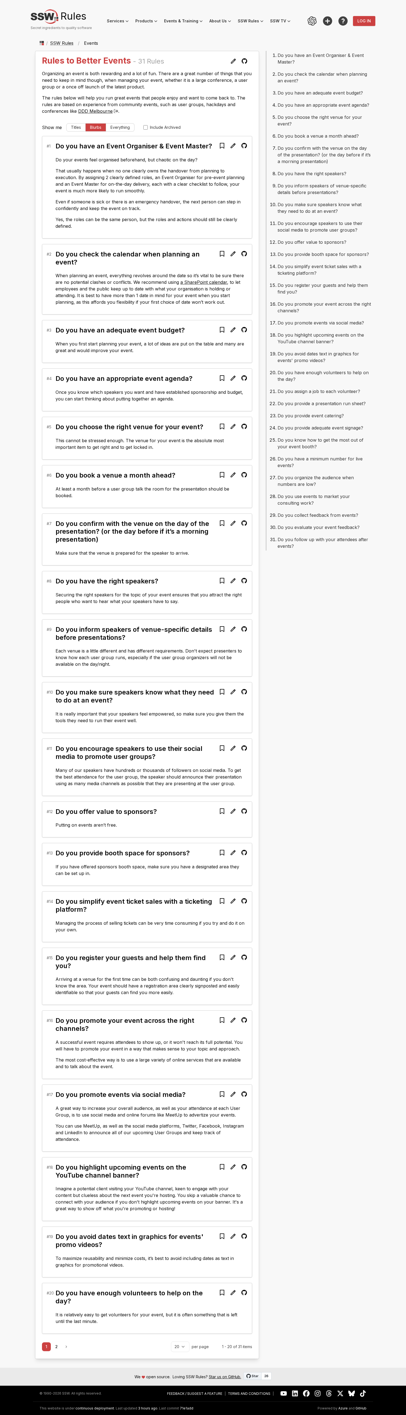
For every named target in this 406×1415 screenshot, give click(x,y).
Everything (120, 127)
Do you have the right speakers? (107, 581)
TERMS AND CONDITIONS (249, 1393)
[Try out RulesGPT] (312, 21)
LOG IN (364, 21)
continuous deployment (94, 1408)
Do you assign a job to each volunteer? (319, 391)
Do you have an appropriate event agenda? (124, 378)
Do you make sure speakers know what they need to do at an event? (135, 696)
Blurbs (95, 127)
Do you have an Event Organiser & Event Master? (134, 146)
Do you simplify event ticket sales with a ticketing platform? (134, 905)
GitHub (361, 1408)
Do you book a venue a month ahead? (115, 475)
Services (119, 22)
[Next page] (66, 1346)
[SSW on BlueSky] (351, 1393)
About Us (221, 22)
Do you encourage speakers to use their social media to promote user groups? (129, 753)
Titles (76, 127)
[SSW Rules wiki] (343, 21)
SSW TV (282, 22)
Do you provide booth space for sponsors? (123, 853)
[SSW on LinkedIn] (295, 1393)
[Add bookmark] (222, 145)
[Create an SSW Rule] (327, 21)
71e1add (186, 1408)
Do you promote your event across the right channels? (125, 1024)
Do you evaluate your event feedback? (319, 527)
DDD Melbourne (95, 111)
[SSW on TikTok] (363, 1393)
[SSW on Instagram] (317, 1393)
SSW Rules (252, 22)
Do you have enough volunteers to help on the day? (129, 1297)
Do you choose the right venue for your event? (129, 427)
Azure (343, 1408)
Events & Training (185, 22)
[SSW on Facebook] (306, 1393)
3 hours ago (147, 1408)
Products (148, 22)
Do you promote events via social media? (121, 1095)
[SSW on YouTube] (283, 1393)
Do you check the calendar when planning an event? (128, 258)
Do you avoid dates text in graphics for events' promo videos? (130, 1241)
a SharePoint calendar (203, 282)
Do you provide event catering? (311, 415)
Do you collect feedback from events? (318, 515)
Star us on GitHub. (225, 1376)
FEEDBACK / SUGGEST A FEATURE (194, 1393)
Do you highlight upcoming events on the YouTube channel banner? (121, 1171)
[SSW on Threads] (329, 1393)
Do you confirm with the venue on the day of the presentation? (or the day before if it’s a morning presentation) (132, 532)
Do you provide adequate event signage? (320, 428)
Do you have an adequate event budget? (120, 330)
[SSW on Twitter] (340, 1393)
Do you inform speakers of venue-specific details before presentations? (134, 633)
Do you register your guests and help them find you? (131, 962)
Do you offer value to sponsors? (106, 812)
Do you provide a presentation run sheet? (322, 403)
